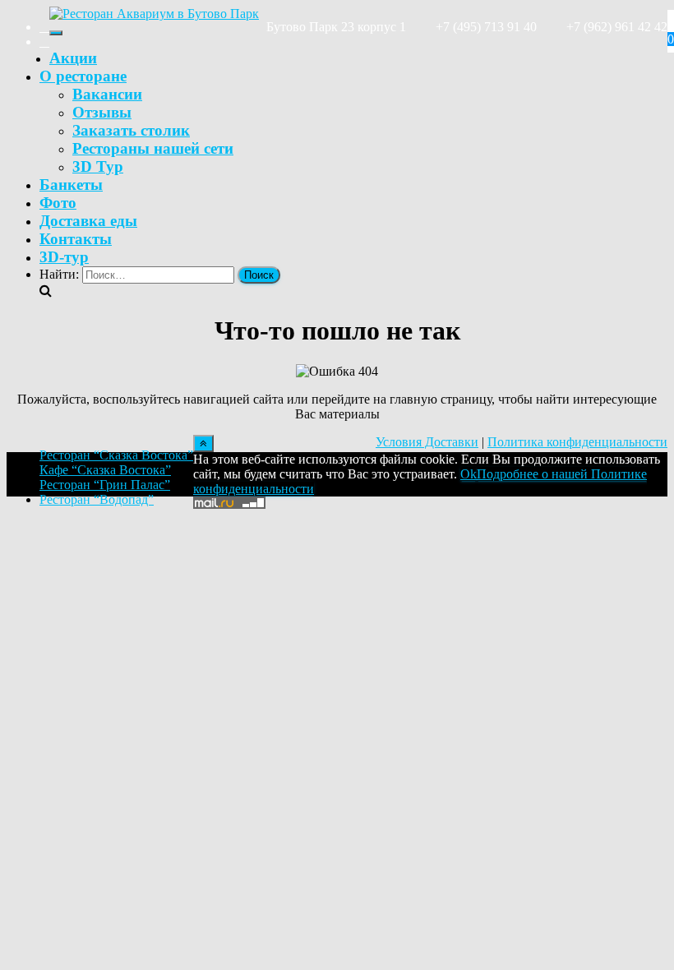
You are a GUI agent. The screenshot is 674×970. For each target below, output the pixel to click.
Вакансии (107, 94)
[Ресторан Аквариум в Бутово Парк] (154, 14)
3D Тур (97, 166)
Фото (57, 202)
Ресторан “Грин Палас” (104, 485)
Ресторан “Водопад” (96, 499)
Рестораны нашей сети (152, 148)
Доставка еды (88, 220)
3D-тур (64, 257)
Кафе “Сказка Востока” (105, 470)
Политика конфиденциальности (577, 442)
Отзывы (102, 112)
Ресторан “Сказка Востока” (116, 455)
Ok (468, 474)
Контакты (75, 238)
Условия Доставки (427, 442)
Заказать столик (131, 130)
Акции (73, 58)
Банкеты (71, 184)
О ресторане (83, 76)
